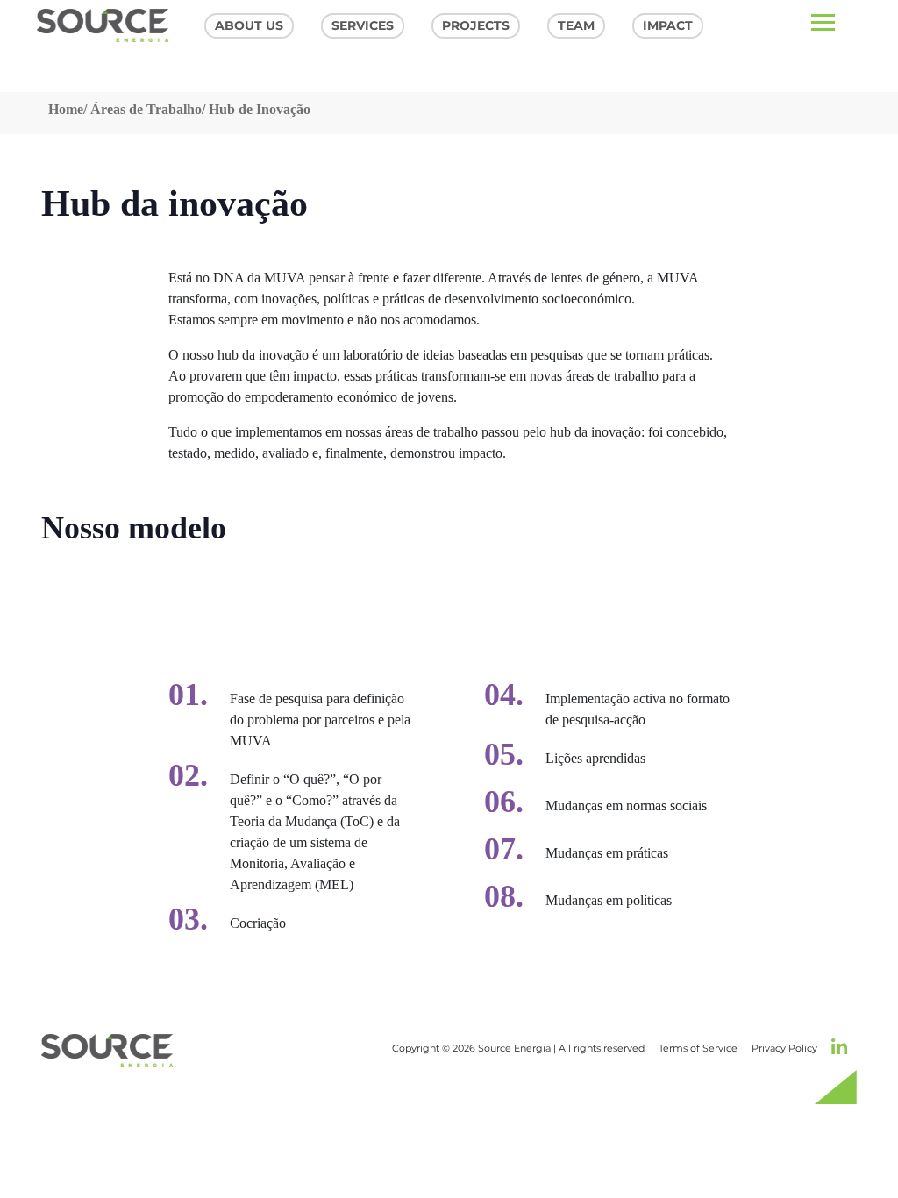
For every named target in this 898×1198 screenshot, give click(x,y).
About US (249, 25)
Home (65, 109)
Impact (668, 25)
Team (576, 25)
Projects (476, 25)
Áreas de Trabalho (146, 109)
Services (362, 25)
